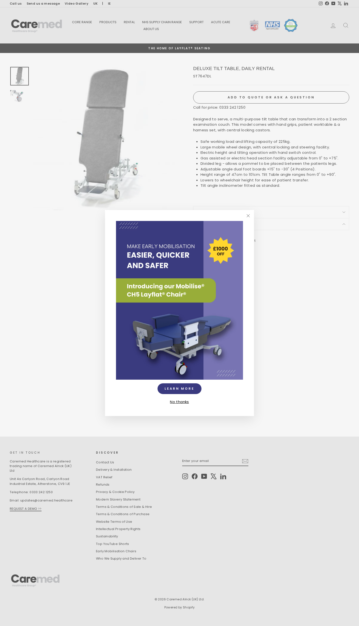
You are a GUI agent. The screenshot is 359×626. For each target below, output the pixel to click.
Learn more (179, 388)
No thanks (179, 401)
